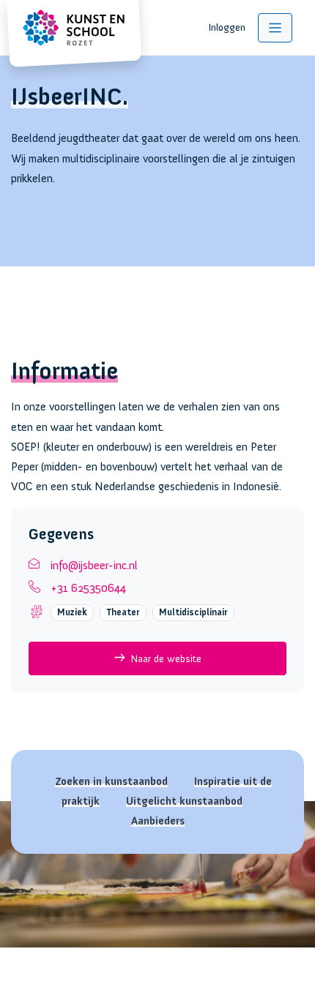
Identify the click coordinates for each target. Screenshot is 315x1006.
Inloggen (226, 27)
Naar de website (165, 658)
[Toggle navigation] (275, 27)
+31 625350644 (88, 588)
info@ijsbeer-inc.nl (94, 565)
